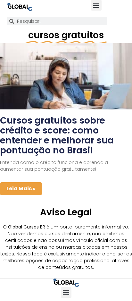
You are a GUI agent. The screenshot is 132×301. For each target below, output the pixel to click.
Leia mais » (21, 188)
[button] (96, 5)
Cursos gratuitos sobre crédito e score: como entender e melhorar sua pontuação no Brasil (57, 135)
